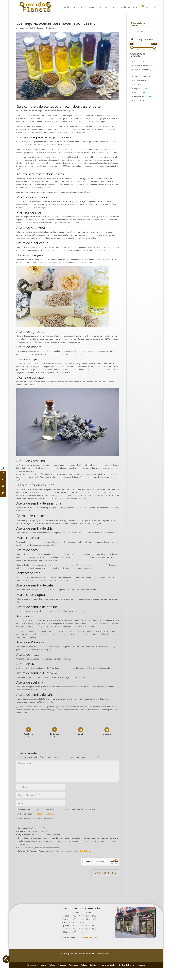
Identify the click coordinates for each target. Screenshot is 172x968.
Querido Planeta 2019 (105, 953)
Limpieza (139, 61)
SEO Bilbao (62, 953)
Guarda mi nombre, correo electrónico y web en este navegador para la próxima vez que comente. (59, 809)
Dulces (138, 84)
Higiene (139, 88)
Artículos (41, 28)
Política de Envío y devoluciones (132, 965)
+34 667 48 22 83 (90, 937)
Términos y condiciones (36, 965)
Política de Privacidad (44, 814)
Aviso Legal (73, 965)
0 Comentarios (53, 28)
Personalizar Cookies (107, 965)
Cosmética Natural (143, 69)
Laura (22, 28)
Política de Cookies (89, 965)
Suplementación (142, 100)
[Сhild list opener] (146, 61)
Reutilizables (141, 96)
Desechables (140, 80)
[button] (6, 959)
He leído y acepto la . (36, 814)
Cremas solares (142, 76)
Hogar (138, 92)
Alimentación (142, 65)
